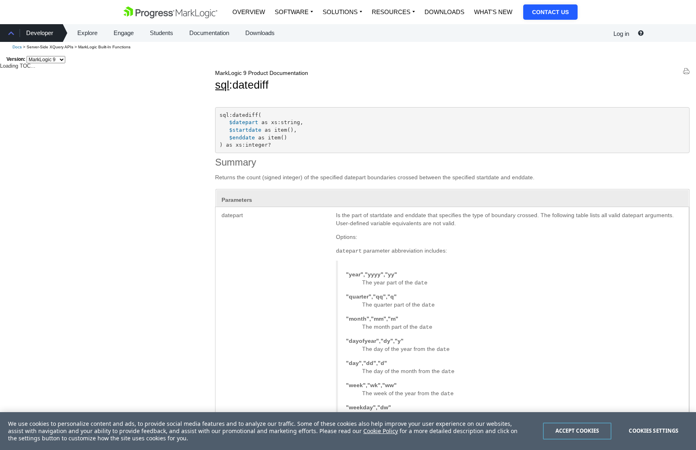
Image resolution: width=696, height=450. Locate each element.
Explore (87, 32)
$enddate (242, 138)
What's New (493, 11)
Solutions (340, 11)
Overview (248, 11)
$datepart (243, 122)
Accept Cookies (577, 430)
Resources (391, 11)
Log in (621, 33)
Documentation (209, 32)
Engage (124, 32)
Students (161, 32)
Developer (39, 32)
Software (292, 11)
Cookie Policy (380, 431)
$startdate (245, 130)
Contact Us (550, 12)
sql (222, 85)
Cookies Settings (653, 430)
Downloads (444, 11)
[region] (348, 431)
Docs (17, 47)
